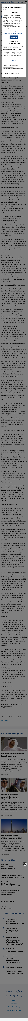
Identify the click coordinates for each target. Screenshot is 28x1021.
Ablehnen (14, 60)
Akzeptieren (14, 37)
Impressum (17, 73)
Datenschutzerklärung (12, 53)
